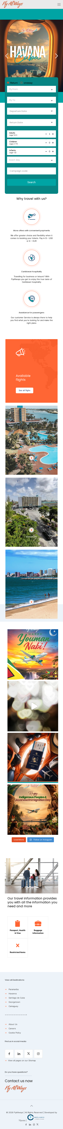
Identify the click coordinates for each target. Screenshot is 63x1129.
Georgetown (14, 1002)
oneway (28, 83)
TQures (22, 1120)
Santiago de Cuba (17, 998)
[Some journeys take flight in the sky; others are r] (32, 809)
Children (13, 143)
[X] (37, 1124)
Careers (12, 1028)
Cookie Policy (15, 1033)
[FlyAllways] (12, 4)
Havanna (13, 993)
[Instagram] (33, 1124)
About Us (13, 1024)
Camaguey (13, 1006)
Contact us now (19, 1081)
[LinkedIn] (30, 1124)
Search (31, 182)
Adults (13, 134)
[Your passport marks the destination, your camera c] (32, 758)
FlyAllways (18, 1112)
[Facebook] (26, 1124)
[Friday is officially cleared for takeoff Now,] (32, 706)
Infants (12, 151)
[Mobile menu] (59, 4)
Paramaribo (14, 989)
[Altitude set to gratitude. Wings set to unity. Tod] (32, 654)
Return (14, 83)
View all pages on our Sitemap (22, 1060)
